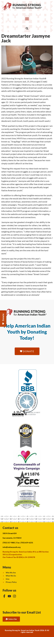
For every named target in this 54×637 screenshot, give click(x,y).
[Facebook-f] (4, 596)
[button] (27, 19)
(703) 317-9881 (9, 542)
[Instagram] (14, 596)
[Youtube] (9, 596)
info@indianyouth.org (11, 547)
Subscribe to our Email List (22, 612)
